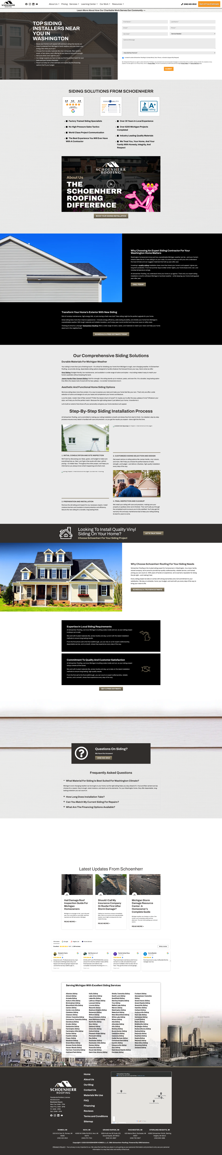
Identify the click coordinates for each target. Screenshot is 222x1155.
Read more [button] (56, 968)
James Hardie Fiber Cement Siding (75, 378)
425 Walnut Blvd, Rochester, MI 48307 (135, 1135)
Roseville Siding (95, 1047)
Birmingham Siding (73, 1003)
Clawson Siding (71, 1015)
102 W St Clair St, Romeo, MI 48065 (62, 1135)
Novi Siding (93, 1024)
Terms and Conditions (96, 1116)
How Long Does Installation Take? (85, 796)
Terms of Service (195, 63)
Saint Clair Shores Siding (98, 1052)
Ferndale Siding (117, 1052)
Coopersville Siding (119, 1045)
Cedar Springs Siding (120, 1038)
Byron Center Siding (119, 1031)
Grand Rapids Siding (142, 1003)
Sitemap (88, 1121)
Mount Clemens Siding (97, 1017)
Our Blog (88, 1084)
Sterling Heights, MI (159, 1130)
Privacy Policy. (151, 63)
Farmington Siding (73, 1029)
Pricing (64, 4)
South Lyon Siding (118, 996)
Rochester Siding (95, 1040)
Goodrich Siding (72, 1040)
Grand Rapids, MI (111, 1130)
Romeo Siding (94, 1045)
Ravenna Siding (140, 1033)
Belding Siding (117, 1029)
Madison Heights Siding (98, 1010)
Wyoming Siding (141, 1045)
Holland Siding (140, 1010)
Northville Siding (95, 1022)
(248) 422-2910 (190, 4)
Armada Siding (71, 998)
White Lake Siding (118, 1017)
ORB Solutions (143, 1142)
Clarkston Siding (72, 1012)
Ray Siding (93, 1038)
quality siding (144, 265)
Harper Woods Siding (74, 1047)
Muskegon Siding (141, 1026)
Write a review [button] (163, 946)
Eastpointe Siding (72, 1026)
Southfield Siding (118, 998)
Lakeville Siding (95, 998)
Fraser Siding (71, 1038)
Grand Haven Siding (142, 1000)
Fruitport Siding (140, 993)
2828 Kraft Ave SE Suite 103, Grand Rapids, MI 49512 (111, 1135)
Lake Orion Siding (95, 996)
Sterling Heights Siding (120, 1000)
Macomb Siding (94, 1007)
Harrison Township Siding (75, 1050)
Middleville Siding (141, 1024)
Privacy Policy (184, 63)
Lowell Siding (140, 1019)
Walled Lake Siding (119, 1005)
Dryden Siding (71, 1024)
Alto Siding (116, 1026)
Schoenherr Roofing (90, 326)
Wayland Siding (140, 1040)
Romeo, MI (62, 1130)
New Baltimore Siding (97, 1019)
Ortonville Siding (95, 1029)
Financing (89, 1105)
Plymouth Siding (95, 1036)
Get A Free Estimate (209, 4)
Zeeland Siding (140, 1047)
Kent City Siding (141, 1015)
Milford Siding (94, 1015)
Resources (117, 4)
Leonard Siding (94, 1003)
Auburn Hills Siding (73, 1000)
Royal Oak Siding (95, 1050)
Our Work (104, 4)
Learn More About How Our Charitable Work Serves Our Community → (111, 10)
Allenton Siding (71, 993)
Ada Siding (116, 1022)
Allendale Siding (118, 1024)
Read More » (70, 922)
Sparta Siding (140, 1038)
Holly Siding (93, 993)
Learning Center (88, 4)
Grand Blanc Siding (73, 1043)
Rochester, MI (135, 1130)
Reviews (88, 1111)
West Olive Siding (141, 1043)
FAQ (86, 1100)
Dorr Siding (116, 1047)
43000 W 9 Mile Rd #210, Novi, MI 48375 (86, 1135)
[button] (111, 184)
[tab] (93, 985)
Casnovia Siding (118, 1036)
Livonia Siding (94, 1005)
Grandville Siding (141, 1005)
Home (87, 1074)
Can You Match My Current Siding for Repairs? (92, 802)
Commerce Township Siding (76, 1019)
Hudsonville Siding (142, 1012)
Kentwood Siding (141, 1017)
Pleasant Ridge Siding (97, 1033)
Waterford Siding (118, 1012)
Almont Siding (71, 996)
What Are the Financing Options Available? (90, 807)
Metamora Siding (95, 1012)
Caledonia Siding (118, 1033)
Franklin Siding (71, 1036)
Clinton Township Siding (75, 1017)
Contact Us (90, 1090)
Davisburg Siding (72, 1022)
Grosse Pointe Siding (74, 1045)
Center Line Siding (73, 1010)
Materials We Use (93, 1095)
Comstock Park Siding (120, 1040)
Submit (168, 69)
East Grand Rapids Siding (121, 1050)
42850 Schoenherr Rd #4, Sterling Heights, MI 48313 (159, 1135)
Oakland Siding (94, 1026)
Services (73, 4)
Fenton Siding (71, 1033)
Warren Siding (117, 1007)
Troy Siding (116, 1003)
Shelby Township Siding (121, 993)
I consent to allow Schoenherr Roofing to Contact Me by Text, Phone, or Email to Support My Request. (152, 57)
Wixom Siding (117, 1019)
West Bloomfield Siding (120, 1015)
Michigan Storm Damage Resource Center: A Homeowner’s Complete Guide (142, 906)
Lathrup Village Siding (97, 1000)
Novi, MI (86, 1130)
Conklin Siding (117, 1043)
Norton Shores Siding (143, 1029)
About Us (53, 4)
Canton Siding (71, 1007)
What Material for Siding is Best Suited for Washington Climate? (102, 780)
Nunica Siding (140, 1031)
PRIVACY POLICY (59, 1147)
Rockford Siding (141, 1036)
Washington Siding (119, 1010)
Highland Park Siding (73, 1052)
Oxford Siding (94, 1031)
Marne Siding (140, 1022)
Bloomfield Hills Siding (74, 1005)
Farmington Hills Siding (74, 1031)
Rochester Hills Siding (97, 1043)
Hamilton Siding (141, 1007)
